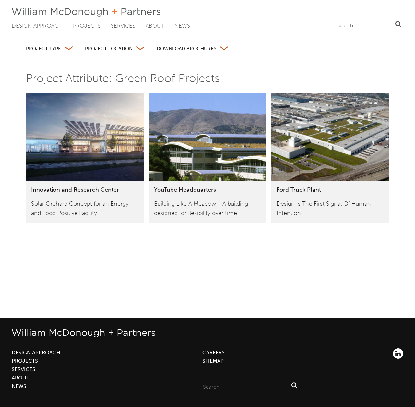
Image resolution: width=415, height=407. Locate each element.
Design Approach (37, 25)
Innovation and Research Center (75, 189)
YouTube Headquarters (185, 189)
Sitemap (213, 361)
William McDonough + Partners (86, 12)
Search (398, 24)
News (182, 25)
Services (123, 25)
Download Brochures (186, 48)
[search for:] (365, 24)
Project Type (43, 48)
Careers (213, 352)
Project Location (109, 48)
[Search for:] (245, 385)
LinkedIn (398, 353)
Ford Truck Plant (299, 189)
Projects (87, 25)
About (155, 25)
